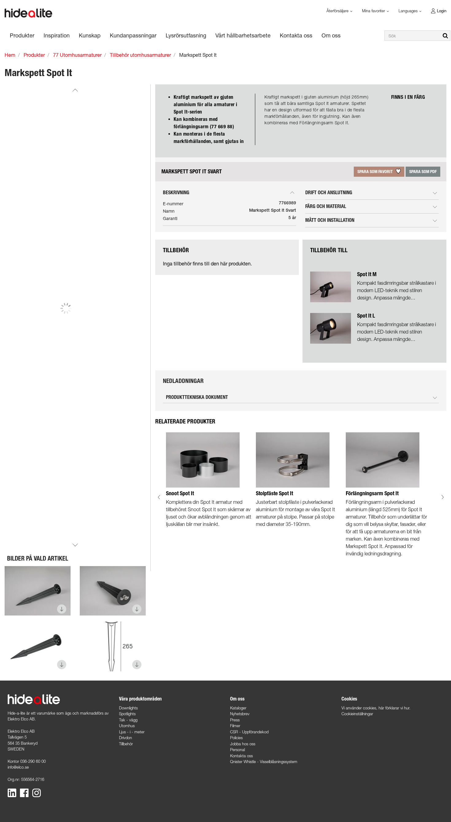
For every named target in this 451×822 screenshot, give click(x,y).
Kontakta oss (241, 755)
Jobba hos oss (242, 743)
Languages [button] (409, 10)
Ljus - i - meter (132, 731)
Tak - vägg (128, 719)
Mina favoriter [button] (374, 10)
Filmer (235, 725)
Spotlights (127, 713)
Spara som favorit (375, 171)
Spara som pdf (423, 171)
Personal (237, 749)
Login (441, 10)
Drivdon (125, 737)
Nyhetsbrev (239, 713)
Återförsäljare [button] (338, 10)
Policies (236, 737)
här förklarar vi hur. (395, 707)
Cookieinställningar (357, 713)
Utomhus (127, 725)
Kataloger (238, 707)
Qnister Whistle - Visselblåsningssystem (263, 761)
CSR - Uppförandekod (249, 731)
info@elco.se (18, 767)
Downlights (128, 707)
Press (235, 719)
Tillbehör (126, 743)
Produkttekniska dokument (197, 397)
